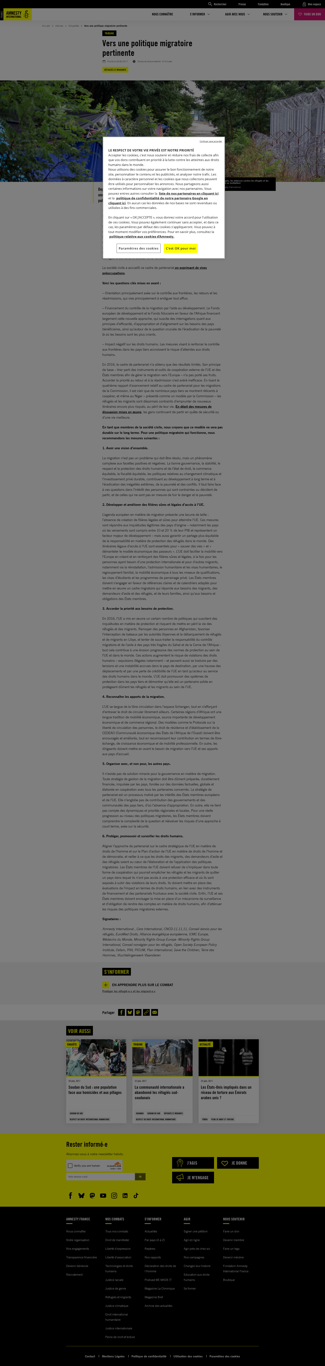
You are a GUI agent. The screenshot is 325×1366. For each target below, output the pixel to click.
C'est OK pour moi (181, 248)
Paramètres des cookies (139, 248)
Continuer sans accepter (211, 141)
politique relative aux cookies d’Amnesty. (141, 236)
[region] (164, 198)
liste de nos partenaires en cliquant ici (189, 193)
